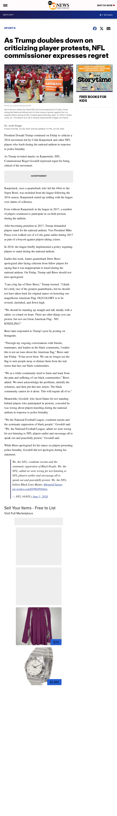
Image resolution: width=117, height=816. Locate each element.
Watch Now (105, 5)
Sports (10, 28)
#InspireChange (53, 484)
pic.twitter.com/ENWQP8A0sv (30, 489)
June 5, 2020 (40, 496)
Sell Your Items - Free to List (29, 508)
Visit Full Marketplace (18, 513)
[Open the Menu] (5, 5)
